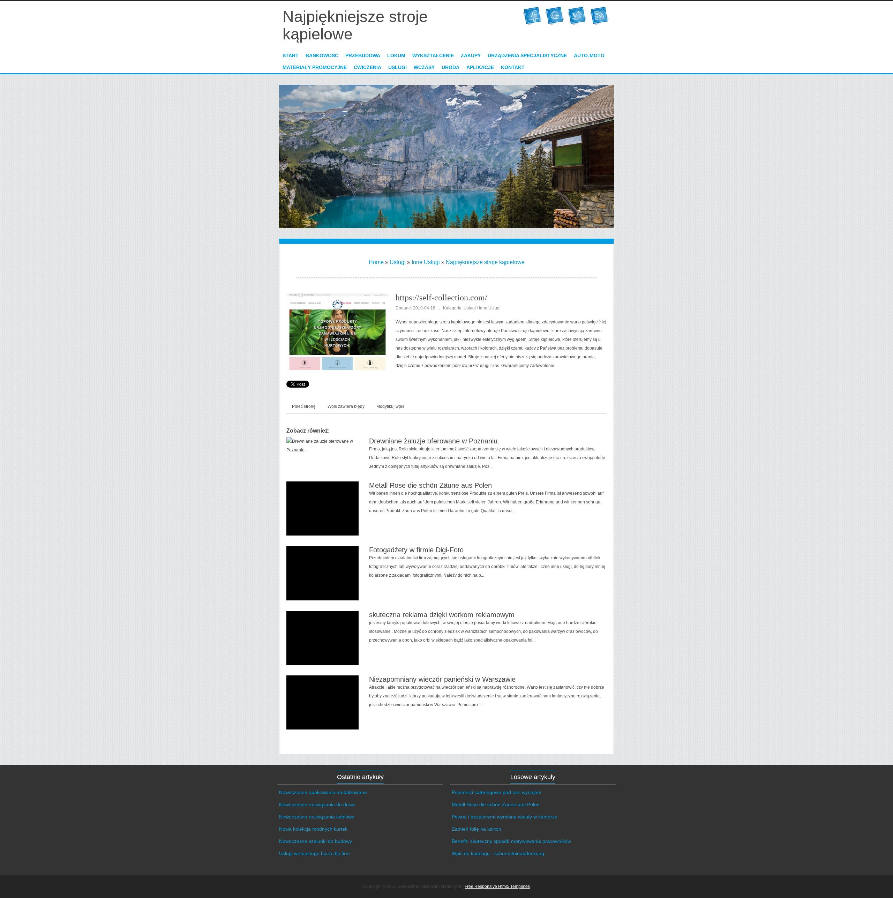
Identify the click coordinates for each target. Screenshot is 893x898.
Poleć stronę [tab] (304, 406)
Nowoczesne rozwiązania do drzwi (317, 804)
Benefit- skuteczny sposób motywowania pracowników (511, 841)
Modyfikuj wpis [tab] (390, 406)
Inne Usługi (426, 262)
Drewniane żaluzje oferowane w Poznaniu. (434, 441)
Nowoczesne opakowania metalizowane (323, 792)
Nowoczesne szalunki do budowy (315, 841)
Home (376, 262)
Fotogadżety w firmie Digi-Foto (416, 550)
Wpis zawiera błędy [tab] (346, 406)
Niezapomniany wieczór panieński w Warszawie (442, 679)
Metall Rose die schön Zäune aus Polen (430, 485)
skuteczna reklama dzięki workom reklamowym (442, 615)
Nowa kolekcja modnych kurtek (313, 829)
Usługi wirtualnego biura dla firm (314, 853)
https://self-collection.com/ (441, 297)
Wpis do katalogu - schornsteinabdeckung (498, 853)
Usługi (398, 262)
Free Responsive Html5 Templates (497, 886)
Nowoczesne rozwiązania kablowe (316, 817)
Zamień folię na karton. (477, 829)
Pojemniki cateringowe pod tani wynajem (496, 792)
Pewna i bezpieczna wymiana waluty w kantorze (504, 817)
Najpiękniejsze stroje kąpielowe (485, 262)
